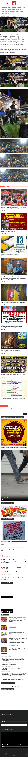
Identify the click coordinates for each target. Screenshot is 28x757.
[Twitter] (12, 686)
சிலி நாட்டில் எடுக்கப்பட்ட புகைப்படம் (7, 555)
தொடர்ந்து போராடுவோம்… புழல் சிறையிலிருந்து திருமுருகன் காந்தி (13, 567)
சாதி (10, 16)
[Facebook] (9, 686)
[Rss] (18, 686)
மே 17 (2, 545)
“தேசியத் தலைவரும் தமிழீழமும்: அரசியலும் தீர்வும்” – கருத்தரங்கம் (13, 302)
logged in (7, 408)
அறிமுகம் (2, 544)
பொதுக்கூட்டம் (14, 16)
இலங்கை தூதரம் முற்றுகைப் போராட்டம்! (8, 231)
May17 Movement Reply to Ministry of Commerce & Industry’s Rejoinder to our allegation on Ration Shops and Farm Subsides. (13, 561)
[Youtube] (15, 686)
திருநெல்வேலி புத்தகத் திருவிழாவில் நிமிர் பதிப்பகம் (10, 254)
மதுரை (19, 16)
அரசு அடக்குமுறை (5, 16)
